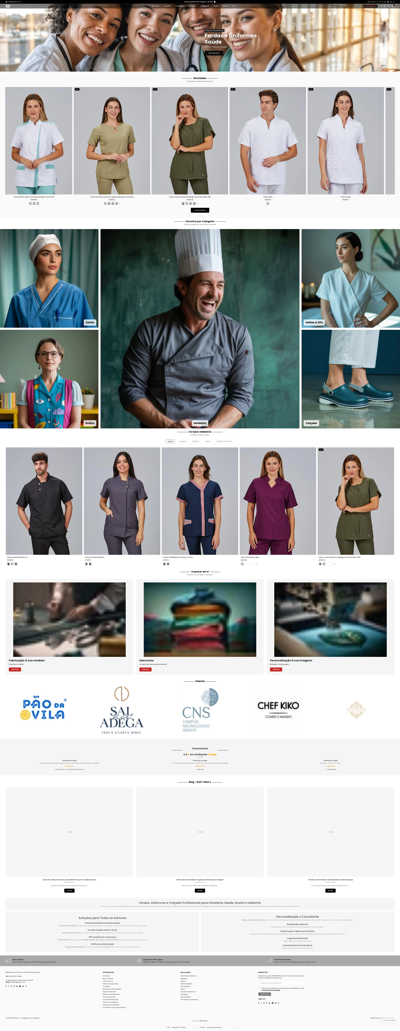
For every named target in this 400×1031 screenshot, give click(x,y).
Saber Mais (14, 670)
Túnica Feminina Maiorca (94, 557)
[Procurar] (381, 6)
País (168, 1028)
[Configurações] (385, 6)
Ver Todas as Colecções (189, 1000)
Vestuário (156, 6)
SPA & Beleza (204, 6)
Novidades (184, 995)
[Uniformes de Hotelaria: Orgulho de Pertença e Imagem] (200, 832)
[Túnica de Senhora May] (278, 501)
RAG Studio (204, 1021)
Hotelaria (192, 6)
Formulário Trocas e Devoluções (114, 1008)
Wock (271, 935)
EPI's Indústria (185, 987)
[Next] (396, 38)
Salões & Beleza (186, 984)
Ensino (225, 6)
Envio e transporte (109, 998)
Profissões (179, 6)
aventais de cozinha (88, 926)
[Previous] (4, 38)
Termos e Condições (110, 1003)
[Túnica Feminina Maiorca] (122, 501)
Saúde (216, 6)
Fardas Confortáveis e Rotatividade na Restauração (330, 880)
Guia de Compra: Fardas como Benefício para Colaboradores (69, 880)
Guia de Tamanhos (109, 992)
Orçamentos (371, 6)
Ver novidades (200, 210)
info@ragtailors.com (14, 2)
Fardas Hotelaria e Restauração (102, 923)
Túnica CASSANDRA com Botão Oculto (178, 557)
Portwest (285, 935)
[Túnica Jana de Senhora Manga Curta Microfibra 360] (356, 501)
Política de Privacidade (111, 1006)
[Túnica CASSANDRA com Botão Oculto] (200, 501)
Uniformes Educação (102, 944)
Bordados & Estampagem (112, 990)
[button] (392, 6)
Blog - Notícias (108, 979)
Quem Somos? (108, 982)
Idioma (202, 1028)
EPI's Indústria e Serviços (102, 937)
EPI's (234, 6)
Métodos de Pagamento (111, 995)
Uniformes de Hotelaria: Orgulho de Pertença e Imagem (200, 880)
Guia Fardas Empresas (188, 977)
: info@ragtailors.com (17, 991)
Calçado (167, 6)
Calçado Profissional (224, 441)
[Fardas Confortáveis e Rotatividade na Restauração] (330, 832)
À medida (106, 987)
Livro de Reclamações (111, 1000)
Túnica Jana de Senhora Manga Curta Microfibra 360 (340, 557)
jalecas (96, 926)
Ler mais (69, 891)
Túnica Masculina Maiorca (17, 557)
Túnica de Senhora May (250, 557)
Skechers (266, 935)
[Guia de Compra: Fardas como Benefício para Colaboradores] (69, 832)
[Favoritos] (389, 6)
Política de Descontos (110, 984)
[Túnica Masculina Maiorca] (44, 501)
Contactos (106, 977)
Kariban (279, 935)
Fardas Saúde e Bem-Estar (102, 930)
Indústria (195, 441)
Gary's (275, 935)
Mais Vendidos (186, 998)
